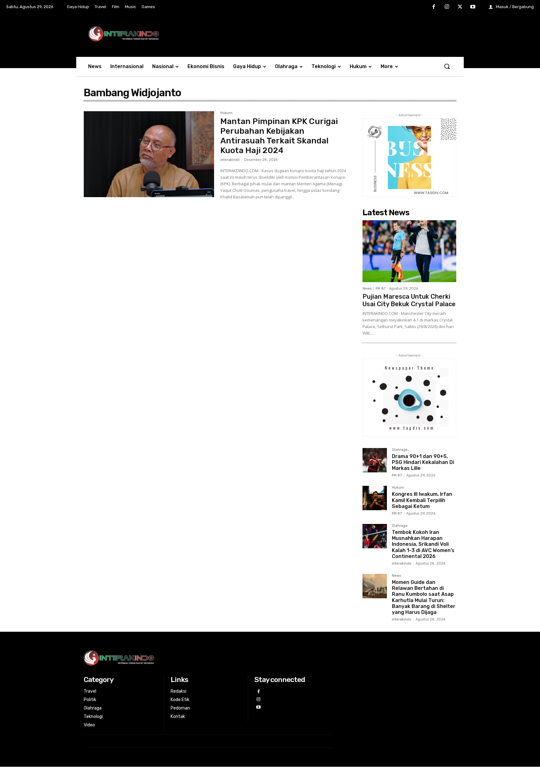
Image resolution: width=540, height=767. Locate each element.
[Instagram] (446, 7)
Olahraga (400, 450)
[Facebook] (434, 7)
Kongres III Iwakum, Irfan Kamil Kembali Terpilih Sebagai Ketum (422, 500)
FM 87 (381, 288)
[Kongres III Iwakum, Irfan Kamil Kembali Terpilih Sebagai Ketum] (374, 498)
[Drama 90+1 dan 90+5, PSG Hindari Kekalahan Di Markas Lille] (374, 460)
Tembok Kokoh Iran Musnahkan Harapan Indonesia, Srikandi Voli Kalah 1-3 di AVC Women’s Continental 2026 (423, 544)
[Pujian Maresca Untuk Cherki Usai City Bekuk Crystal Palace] (409, 251)
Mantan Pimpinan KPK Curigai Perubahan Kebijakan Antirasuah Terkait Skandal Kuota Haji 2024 (279, 136)
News (367, 288)
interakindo (230, 160)
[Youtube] (472, 7)
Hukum (226, 113)
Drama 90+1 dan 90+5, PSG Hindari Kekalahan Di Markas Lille (423, 462)
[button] (447, 66)
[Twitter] (460, 7)
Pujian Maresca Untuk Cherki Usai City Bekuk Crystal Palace (409, 300)
